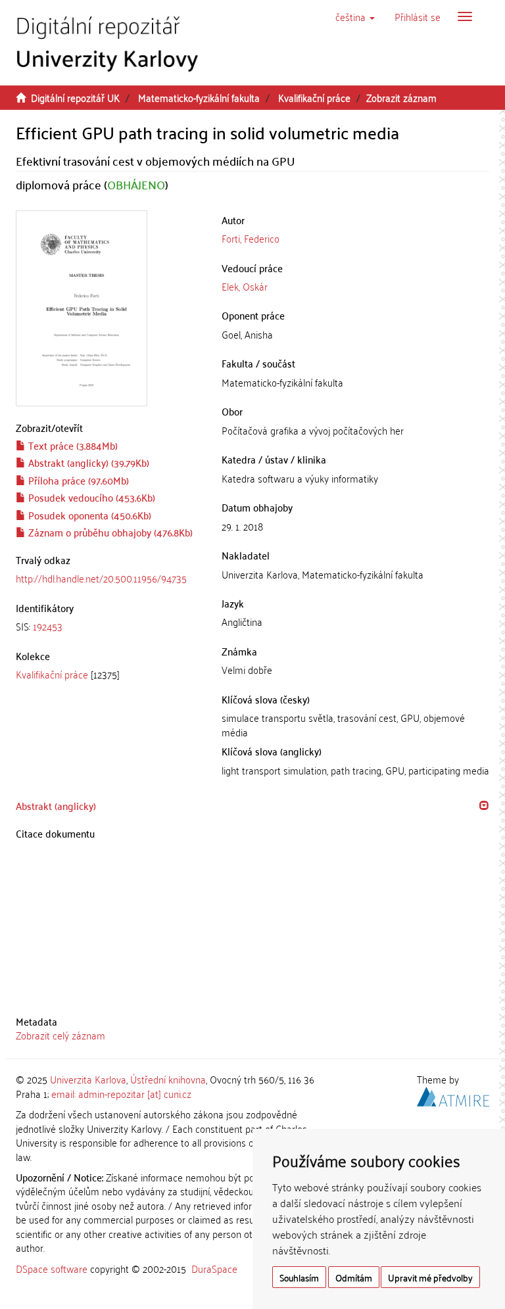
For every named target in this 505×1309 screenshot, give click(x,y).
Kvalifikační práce (314, 97)
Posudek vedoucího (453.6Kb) (90, 497)
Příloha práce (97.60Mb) (77, 480)
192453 (47, 626)
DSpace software (51, 1268)
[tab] (109, 626)
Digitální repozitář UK (75, 97)
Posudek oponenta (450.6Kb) (88, 515)
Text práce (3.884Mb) (72, 445)
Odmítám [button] (353, 1277)
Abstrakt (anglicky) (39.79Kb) (87, 462)
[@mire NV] (453, 1094)
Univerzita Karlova (88, 1079)
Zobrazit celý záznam (60, 1035)
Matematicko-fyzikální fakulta (199, 97)
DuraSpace (214, 1268)
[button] (355, 16)
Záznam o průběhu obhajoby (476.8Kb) (109, 532)
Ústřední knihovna (168, 1079)
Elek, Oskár (245, 286)
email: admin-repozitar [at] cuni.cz (121, 1093)
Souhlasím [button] (299, 1277)
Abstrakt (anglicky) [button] (56, 805)
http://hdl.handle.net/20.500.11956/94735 (101, 578)
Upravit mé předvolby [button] (430, 1277)
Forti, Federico (250, 238)
